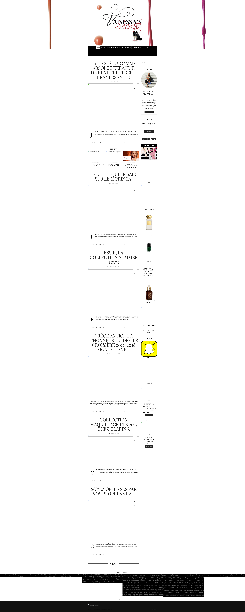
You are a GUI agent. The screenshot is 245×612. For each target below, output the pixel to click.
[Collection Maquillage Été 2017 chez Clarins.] (131, 156)
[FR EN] (122, 50)
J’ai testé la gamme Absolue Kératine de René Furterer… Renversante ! (113, 70)
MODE (116, 47)
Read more (149, 111)
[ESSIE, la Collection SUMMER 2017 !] (113, 291)
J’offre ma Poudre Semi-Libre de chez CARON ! (149, 441)
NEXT (114, 563)
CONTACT (146, 47)
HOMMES (121, 47)
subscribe (121, 54)
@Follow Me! (122, 599)
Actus (149, 400)
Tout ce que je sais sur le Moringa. (96, 165)
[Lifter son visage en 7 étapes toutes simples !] (113, 156)
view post (149, 415)
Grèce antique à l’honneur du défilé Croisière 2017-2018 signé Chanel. (113, 342)
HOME (98, 47)
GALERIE (140, 47)
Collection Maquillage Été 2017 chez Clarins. (131, 165)
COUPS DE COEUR (110, 47)
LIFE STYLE (134, 47)
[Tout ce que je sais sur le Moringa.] (96, 156)
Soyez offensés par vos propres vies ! (114, 491)
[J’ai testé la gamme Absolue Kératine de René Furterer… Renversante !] (113, 106)
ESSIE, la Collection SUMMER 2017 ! (114, 257)
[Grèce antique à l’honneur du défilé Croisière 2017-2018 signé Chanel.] (113, 377)
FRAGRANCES (128, 47)
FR (122, 50)
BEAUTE (103, 47)
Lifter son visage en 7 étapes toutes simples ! (113, 165)
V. (109, 183)
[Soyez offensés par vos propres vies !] (113, 520)
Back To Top (154, 609)
